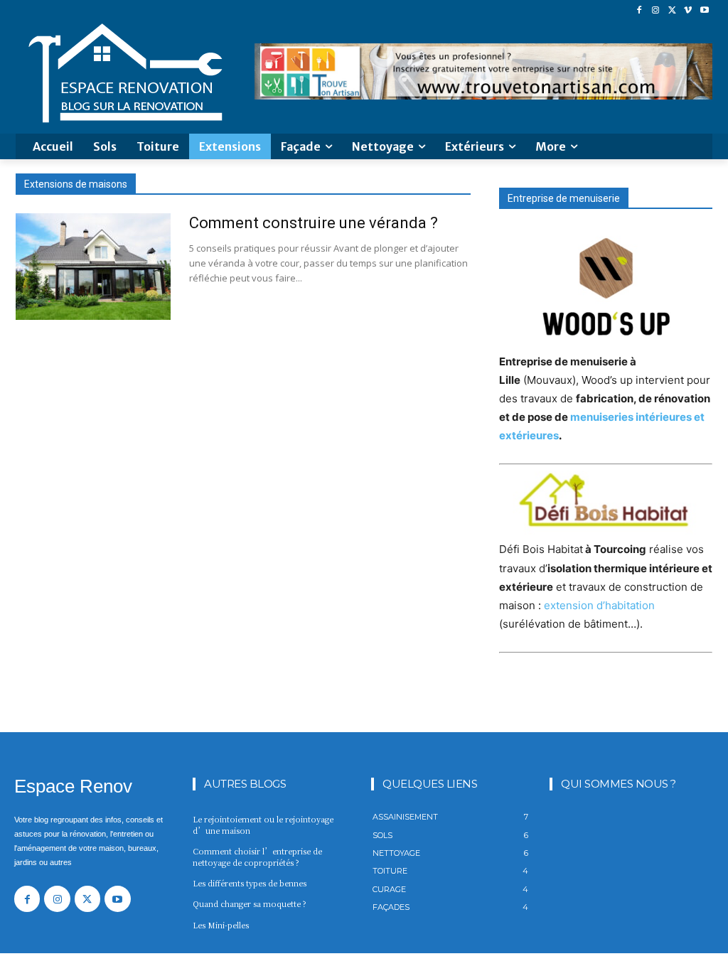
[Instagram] (656, 10)
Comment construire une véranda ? (313, 223)
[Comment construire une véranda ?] (93, 266)
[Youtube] (704, 10)
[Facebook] (639, 10)
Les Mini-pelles (221, 924)
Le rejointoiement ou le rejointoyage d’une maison (263, 824)
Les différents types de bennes (249, 883)
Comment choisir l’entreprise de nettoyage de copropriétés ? (257, 856)
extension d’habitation (599, 605)
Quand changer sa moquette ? (249, 903)
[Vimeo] (688, 10)
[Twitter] (672, 10)
